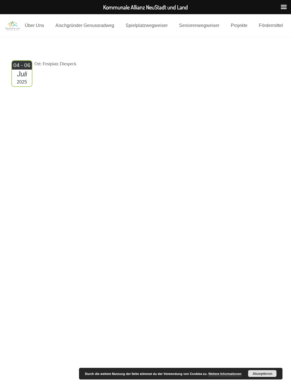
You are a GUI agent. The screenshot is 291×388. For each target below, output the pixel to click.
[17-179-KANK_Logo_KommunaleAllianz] (13, 25)
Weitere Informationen (225, 374)
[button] (47, 25)
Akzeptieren (262, 373)
